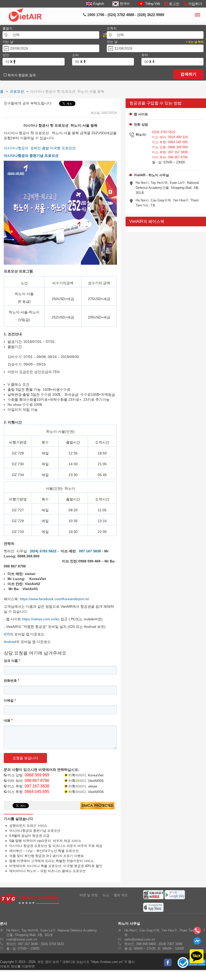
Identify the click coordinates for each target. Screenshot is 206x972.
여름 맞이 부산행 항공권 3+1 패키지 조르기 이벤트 (45, 856)
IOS (7, 634)
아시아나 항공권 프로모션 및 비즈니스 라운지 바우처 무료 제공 (54, 846)
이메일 (10, 700)
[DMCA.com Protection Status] (97, 806)
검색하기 (188, 74)
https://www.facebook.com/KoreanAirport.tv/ (54, 599)
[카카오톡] (193, 956)
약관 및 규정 (88, 895)
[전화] (197, 932)
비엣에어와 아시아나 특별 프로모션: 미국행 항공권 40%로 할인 (54, 866)
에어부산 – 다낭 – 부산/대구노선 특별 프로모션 (43, 851)
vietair (92, 786)
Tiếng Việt (152, 4)
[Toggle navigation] (197, 15)
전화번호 (11, 680)
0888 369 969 (37, 775)
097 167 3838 (37, 786)
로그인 (174, 4)
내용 (8, 720)
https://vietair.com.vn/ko (41, 619)
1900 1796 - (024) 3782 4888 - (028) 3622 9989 (125, 15)
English (98, 4)
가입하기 (195, 4)
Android (10, 642)
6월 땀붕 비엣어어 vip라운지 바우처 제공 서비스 (44, 841)
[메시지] (197, 943)
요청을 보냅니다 (25, 758)
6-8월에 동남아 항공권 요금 (28, 836)
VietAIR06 (96, 792)
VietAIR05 (96, 781)
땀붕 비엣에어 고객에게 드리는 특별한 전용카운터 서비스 (50, 861)
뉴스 (105, 895)
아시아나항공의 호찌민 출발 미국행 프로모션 (40, 148)
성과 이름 (12, 661)
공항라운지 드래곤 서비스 (27, 825)
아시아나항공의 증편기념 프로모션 (33, 831)
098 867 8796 (37, 780)
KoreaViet (96, 775)
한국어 (124, 4)
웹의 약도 (121, 895)
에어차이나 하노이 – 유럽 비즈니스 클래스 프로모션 (46, 871)
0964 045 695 (37, 791)
